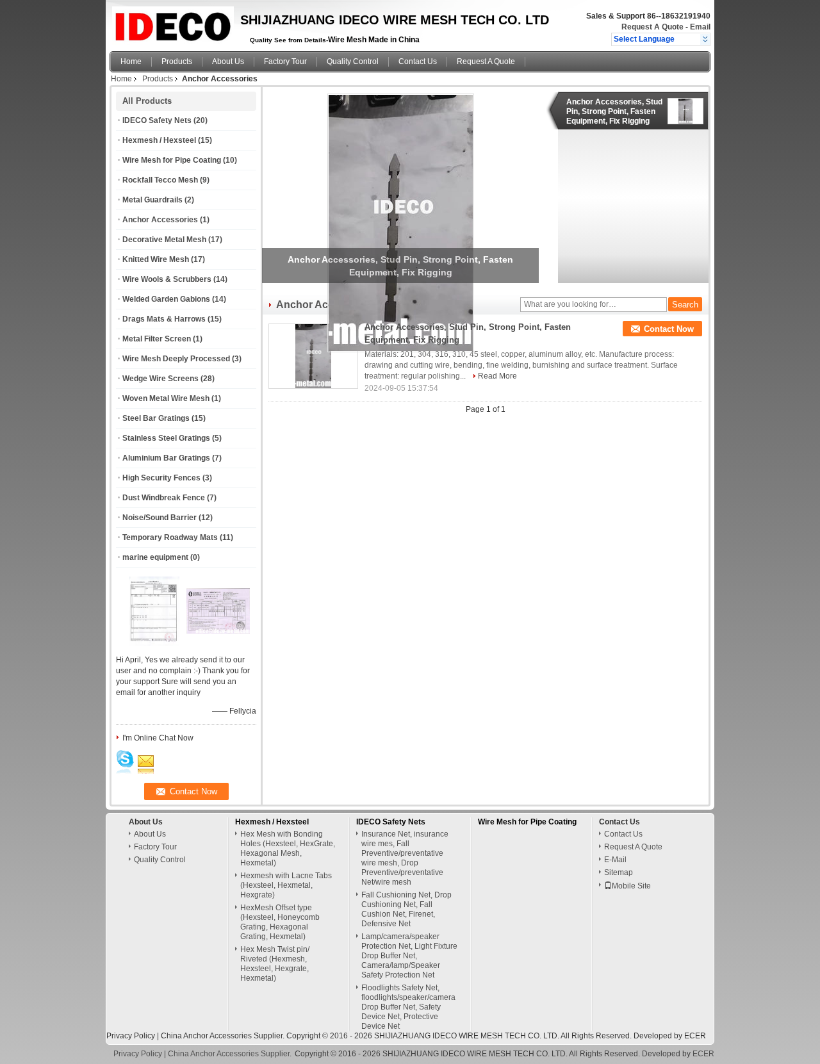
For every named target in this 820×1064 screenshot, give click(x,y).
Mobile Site (631, 885)
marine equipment (155, 557)
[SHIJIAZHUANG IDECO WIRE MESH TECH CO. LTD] (705, 39)
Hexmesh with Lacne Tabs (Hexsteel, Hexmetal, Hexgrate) (286, 885)
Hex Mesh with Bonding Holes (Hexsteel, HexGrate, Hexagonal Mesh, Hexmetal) (287, 848)
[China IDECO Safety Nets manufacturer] (171, 22)
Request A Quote (652, 26)
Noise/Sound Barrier (159, 517)
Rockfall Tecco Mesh (160, 180)
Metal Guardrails (152, 199)
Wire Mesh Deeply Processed (176, 358)
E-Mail (615, 859)
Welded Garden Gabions (166, 299)
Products (176, 61)
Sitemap (618, 872)
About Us (228, 61)
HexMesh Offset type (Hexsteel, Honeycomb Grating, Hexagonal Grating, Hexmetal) (280, 922)
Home (131, 61)
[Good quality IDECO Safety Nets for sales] (154, 643)
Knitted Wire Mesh (155, 259)
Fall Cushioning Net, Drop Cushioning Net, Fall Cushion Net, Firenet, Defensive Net (406, 909)
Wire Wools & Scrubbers (166, 279)
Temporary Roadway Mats (170, 537)
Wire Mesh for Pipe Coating (171, 160)
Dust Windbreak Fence (163, 497)
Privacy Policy (130, 1035)
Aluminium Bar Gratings (166, 458)
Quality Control (353, 61)
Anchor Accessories (160, 219)
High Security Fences (161, 477)
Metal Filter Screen (156, 338)
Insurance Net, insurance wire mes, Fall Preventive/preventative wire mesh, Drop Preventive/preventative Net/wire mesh (404, 858)
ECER (695, 1035)
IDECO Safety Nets (157, 120)
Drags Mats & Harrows (164, 319)
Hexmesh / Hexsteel (159, 140)
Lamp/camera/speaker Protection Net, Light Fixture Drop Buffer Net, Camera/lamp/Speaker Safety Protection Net (409, 955)
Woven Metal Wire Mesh (165, 398)
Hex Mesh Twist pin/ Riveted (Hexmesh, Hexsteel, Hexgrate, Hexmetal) (274, 964)
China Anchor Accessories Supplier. (223, 1035)
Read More (497, 376)
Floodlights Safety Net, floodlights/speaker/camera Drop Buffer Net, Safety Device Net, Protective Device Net (408, 1007)
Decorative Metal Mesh (164, 239)
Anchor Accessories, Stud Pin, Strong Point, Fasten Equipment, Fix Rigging (614, 111)
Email (700, 26)
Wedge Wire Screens (160, 378)
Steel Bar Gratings (156, 418)
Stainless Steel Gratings (166, 438)
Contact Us (417, 61)
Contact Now (669, 329)
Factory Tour (285, 61)
